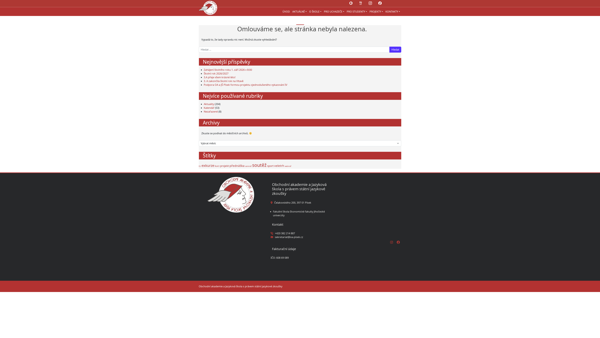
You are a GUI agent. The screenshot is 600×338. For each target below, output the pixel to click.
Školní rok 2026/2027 (216, 73)
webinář (288, 166)
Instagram (370, 3)
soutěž (259, 165)
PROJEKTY (375, 11)
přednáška (237, 166)
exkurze (208, 165)
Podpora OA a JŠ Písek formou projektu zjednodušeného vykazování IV (245, 85)
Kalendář (209, 108)
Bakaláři (351, 3)
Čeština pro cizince (390, 3)
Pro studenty (356, 11)
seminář (248, 166)
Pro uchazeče (333, 11)
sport (270, 166)
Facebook (380, 3)
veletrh (279, 166)
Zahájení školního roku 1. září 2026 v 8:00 (228, 70)
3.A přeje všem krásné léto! (219, 77)
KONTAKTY (391, 11)
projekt (224, 166)
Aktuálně (298, 11)
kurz (217, 165)
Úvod (286, 11)
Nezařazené (211, 111)
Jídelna (360, 3)
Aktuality (209, 104)
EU (200, 166)
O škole (314, 11)
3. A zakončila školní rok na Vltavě (223, 81)
